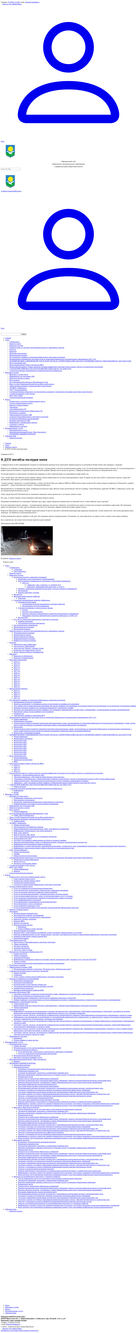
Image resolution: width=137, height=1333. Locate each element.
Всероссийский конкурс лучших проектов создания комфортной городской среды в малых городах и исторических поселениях (56, 367)
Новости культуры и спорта (19, 378)
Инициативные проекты (18, 355)
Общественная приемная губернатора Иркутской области (30, 386)
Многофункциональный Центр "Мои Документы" (27, 432)
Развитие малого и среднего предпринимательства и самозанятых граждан (36, 347)
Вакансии (13, 351)
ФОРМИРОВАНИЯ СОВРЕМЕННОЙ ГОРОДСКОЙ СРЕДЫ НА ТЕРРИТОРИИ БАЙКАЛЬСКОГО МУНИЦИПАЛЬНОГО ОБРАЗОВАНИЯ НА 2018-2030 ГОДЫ (70, 361)
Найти (24, 334)
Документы (13, 407)
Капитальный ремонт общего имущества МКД (26, 365)
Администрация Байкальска (11, 191)
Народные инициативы (18, 353)
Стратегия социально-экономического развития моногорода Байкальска (35, 371)
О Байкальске (14, 342)
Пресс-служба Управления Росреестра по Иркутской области (31, 384)
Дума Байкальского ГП (17, 409)
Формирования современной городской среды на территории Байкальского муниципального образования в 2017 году (52, 359)
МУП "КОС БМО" (16, 396)
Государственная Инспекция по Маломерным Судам (28, 382)
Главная (8, 338)
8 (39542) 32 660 (14, 2)
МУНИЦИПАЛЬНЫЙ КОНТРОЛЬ (22, 434)
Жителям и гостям (12, 372)
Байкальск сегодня (16, 346)
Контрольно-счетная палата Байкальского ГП (25, 411)
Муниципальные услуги (14, 428)
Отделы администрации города (20, 403)
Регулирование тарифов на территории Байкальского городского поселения (37, 357)
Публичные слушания (17, 413)
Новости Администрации (18, 405)
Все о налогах (14, 380)
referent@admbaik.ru (32, 2)
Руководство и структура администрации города (27, 401)
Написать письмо (15, 438)
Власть (7, 399)
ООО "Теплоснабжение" (18, 390)
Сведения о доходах (16, 424)
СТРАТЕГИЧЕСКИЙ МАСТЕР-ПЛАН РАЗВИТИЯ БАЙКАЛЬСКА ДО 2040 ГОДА (40, 369)
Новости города (15, 558)
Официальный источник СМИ (20, 415)
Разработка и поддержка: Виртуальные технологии (19, 1330)
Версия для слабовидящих (12, 4)
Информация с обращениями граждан (23, 422)
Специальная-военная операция (21, 397)
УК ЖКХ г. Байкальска (17, 388)
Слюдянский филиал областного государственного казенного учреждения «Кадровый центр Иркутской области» (51, 392)
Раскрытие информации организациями (24, 419)
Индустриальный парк (17, 363)
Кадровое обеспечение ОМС (19, 420)
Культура (12, 349)
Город (7, 340)
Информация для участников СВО (22, 376)
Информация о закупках (18, 426)
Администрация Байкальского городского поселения (28, 417)
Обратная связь (10, 436)
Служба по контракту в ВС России (22, 394)
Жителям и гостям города (18, 374)
